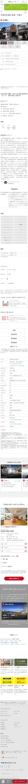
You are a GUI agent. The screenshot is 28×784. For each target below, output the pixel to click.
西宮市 (2, 640)
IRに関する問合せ (4, 746)
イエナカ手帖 (19, 769)
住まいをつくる (4, 713)
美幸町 (12, 644)
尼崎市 (19, 640)
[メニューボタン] (1, 2)
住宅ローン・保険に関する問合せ (7, 742)
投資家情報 (3, 726)
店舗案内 (2, 722)
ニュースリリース (17, 726)
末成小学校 (7, 64)
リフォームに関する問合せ (6, 740)
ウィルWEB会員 (17, 86)
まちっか (13, 769)
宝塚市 (6, 53)
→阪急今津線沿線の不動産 (15, 363)
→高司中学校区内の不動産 (15, 424)
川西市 (6, 640)
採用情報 (3, 728)
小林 (12, 55)
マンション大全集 (5, 769)
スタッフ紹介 (16, 722)
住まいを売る (16, 711)
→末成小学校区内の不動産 (15, 419)
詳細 (17, 526)
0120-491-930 (7, 531)
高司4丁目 (7, 644)
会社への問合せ (4, 744)
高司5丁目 (17, 644)
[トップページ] (11, 1)
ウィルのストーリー (5, 773)
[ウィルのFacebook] (2, 766)
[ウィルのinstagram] (9, 766)
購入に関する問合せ (5, 736)
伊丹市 (11, 640)
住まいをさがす (4, 711)
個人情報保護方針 (5, 571)
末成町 (9, 53)
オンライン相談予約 (7, 566)
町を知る (16, 713)
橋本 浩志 (10, 181)
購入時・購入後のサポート (6, 715)
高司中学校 (13, 64)
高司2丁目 (23, 644)
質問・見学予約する (20, 781)
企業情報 (2, 724)
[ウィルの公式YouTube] (5, 766)
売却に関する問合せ (5, 738)
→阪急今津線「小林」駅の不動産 (17, 365)
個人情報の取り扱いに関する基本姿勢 (8, 573)
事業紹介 (16, 724)
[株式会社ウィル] (1, 8)
